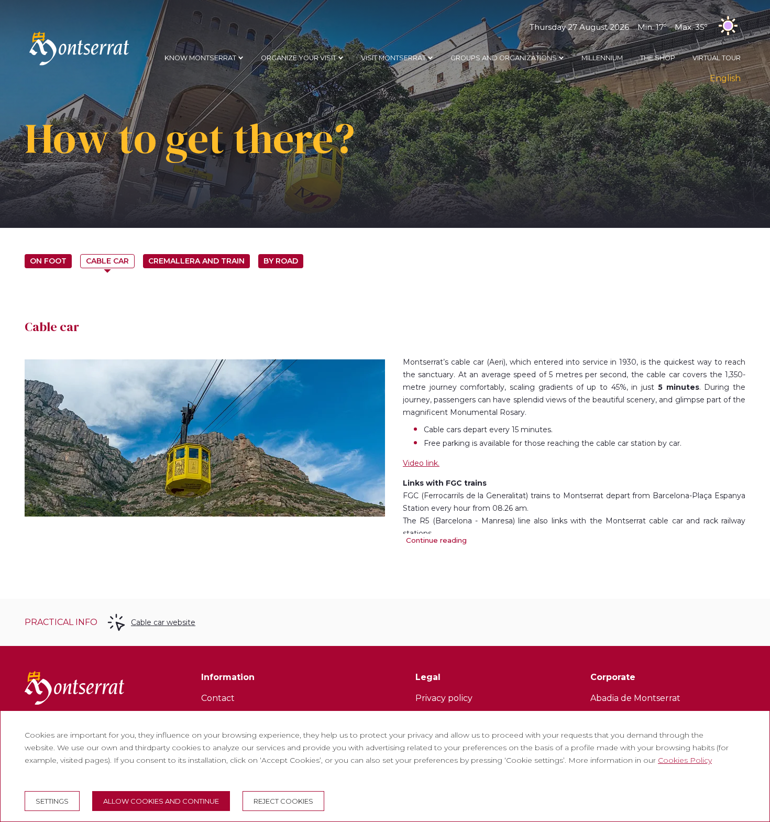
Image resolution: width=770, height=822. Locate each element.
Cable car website (163, 622)
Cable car (107, 261)
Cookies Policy (685, 760)
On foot (48, 261)
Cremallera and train (196, 261)
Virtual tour (716, 58)
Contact (218, 698)
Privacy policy (443, 698)
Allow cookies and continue (161, 801)
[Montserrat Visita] (79, 65)
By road (280, 261)
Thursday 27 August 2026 (618, 27)
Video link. (421, 463)
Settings (52, 801)
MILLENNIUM (602, 58)
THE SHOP (657, 58)
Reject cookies (283, 801)
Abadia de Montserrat (635, 698)
